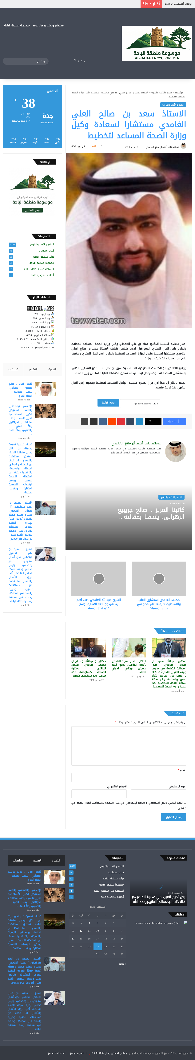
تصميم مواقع (77, 1053)
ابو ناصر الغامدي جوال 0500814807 (109, 1053)
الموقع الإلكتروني (117, 786)
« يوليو (122, 963)
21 (122, 946)
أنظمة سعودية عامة (42, 275)
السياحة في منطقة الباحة (39, 269)
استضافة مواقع (56, 1053)
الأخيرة (52, 369)
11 (89, 930)
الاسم (182, 770)
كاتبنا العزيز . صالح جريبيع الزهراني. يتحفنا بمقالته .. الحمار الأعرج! (151, 517)
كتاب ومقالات (46, 251)
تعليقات (13, 369)
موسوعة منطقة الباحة (17, 25)
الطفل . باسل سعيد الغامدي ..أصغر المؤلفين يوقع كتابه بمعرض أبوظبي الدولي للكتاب (129, 667)
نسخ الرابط (108, 402)
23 (105, 946)
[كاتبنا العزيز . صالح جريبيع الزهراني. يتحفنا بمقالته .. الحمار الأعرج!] (45, 389)
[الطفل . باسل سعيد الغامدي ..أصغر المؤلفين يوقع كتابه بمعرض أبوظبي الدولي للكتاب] (129, 647)
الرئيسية (179, 92)
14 (122, 938)
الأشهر (33, 369)
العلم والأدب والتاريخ (161, 92)
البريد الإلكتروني (176, 786)
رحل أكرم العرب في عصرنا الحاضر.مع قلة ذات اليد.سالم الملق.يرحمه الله (158, 899)
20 (73, 938)
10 (97, 930)
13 (73, 930)
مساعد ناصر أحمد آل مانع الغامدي (162, 147)
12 (81, 930)
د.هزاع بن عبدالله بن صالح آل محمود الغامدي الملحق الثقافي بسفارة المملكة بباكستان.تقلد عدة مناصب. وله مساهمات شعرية (88, 668)
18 (89, 938)
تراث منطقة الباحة (43, 257)
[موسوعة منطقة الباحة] (157, 43)
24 (97, 946)
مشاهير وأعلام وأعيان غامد (48, 25)
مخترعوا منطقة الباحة (41, 263)
